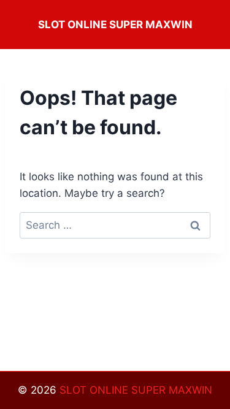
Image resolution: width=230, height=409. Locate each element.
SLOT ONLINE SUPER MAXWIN (135, 390)
